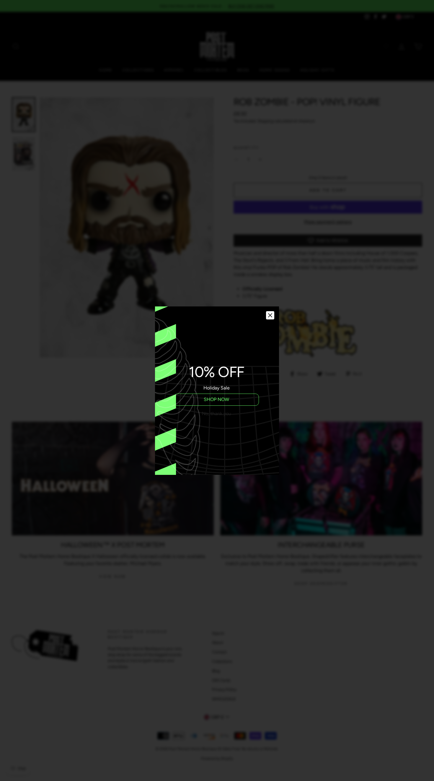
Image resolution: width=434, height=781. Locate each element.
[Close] (270, 315)
